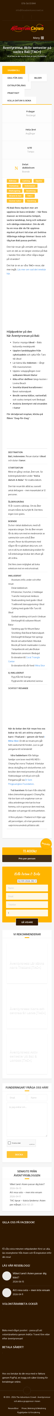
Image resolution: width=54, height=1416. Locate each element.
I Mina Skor (39, 665)
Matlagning (14, 191)
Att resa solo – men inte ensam (26, 1192)
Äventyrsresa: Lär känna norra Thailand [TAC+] (27, 965)
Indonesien (30, 186)
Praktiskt (13, 93)
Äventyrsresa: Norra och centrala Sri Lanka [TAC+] (28, 1010)
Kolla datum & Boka (19, 100)
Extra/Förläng (17, 85)
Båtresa (12, 181)
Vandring (31, 201)
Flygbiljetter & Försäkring (28, 1412)
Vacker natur (15, 201)
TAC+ (30, 196)
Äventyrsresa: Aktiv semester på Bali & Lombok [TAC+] (24, 1056)
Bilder (38, 78)
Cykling (26, 181)
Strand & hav (15, 196)
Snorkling (30, 191)
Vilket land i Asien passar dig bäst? (27, 1184)
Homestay (14, 186)
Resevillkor (13, 1408)
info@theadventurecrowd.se (29, 10)
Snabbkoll (14, 70)
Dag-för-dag (15, 78)
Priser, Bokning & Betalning (34, 1408)
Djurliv (39, 181)
